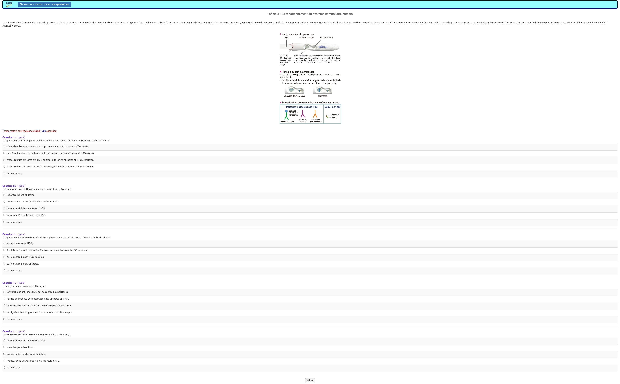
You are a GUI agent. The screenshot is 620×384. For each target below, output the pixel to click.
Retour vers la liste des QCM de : (45, 4)
